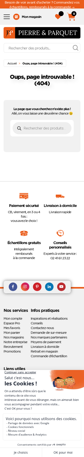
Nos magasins (14, 337)
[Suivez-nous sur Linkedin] (49, 287)
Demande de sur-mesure (49, 332)
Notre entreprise (15, 342)
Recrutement (13, 346)
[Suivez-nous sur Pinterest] (37, 287)
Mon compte (13, 318)
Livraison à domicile (45, 346)
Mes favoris (12, 328)
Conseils (37, 323)
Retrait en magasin (44, 351)
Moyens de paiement (46, 342)
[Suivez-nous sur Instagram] (25, 287)
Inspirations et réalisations (49, 318)
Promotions (12, 351)
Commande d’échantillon (49, 356)
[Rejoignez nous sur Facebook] (13, 287)
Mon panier (12, 332)
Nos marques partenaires (49, 337)
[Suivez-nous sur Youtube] (61, 287)
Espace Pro (12, 323)
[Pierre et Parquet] (42, 32)
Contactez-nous (42, 328)
